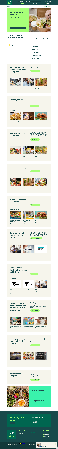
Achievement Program (35, 58)
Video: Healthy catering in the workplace (40, 88)
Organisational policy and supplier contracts (15, 327)
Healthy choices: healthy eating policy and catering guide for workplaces (15, 290)
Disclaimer (14, 447)
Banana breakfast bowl (26, 121)
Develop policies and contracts (36, 55)
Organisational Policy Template (28, 326)
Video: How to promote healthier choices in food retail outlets (15, 361)
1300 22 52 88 (46, 434)
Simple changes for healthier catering (14, 187)
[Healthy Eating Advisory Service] (9, 2)
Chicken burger (37, 121)
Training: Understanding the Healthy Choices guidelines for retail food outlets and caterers (15, 255)
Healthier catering (35, 49)
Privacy (11, 447)
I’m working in (9, 6)
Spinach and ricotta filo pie (14, 121)
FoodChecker (12, 155)
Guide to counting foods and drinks (40, 156)
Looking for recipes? (35, 46)
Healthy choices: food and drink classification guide (28, 290)
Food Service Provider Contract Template (40, 327)
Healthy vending (38, 360)
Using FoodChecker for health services (28, 156)
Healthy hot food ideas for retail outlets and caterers (28, 221)
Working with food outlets (27, 360)
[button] (22, 3)
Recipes (36, 220)
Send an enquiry (47, 436)
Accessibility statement (19, 447)
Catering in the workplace (39, 186)
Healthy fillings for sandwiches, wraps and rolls (15, 221)
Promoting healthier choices (14, 87)
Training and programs (35, 52)
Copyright (8, 447)
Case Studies (21, 433)
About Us (45, 1)
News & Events (49, 1)
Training (36, 289)
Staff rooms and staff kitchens (28, 87)
